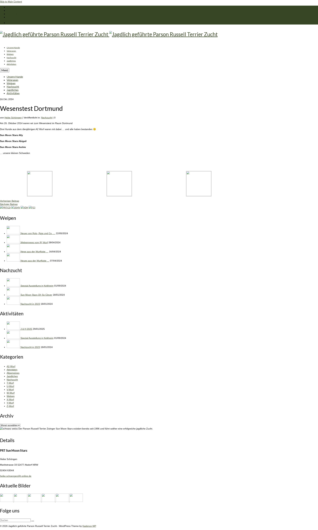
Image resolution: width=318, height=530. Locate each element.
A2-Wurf (11, 366)
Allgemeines (13, 373)
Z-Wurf (10, 406)
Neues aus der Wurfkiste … (35, 260)
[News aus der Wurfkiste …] (14, 251)
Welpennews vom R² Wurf (34, 242)
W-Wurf (11, 393)
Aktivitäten (12, 369)
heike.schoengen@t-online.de (15, 476)
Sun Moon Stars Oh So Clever (36, 294)
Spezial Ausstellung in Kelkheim (37, 285)
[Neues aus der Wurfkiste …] (14, 260)
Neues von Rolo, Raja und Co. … (38, 233)
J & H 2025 (26, 329)
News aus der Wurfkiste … (34, 251)
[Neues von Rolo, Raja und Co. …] (14, 233)
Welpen (11, 396)
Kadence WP (89, 526)
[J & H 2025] (14, 329)
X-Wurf (10, 399)
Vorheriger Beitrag (9, 201)
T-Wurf (10, 383)
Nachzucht (46, 117)
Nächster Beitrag (9, 204)
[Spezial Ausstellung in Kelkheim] (14, 285)
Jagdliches (12, 376)
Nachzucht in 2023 (30, 304)
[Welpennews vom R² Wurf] (14, 242)
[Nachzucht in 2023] (14, 304)
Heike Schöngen (13, 117)
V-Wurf (10, 389)
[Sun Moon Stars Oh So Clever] (14, 294)
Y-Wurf (10, 402)
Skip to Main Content (11, 1)
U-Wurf (10, 386)
